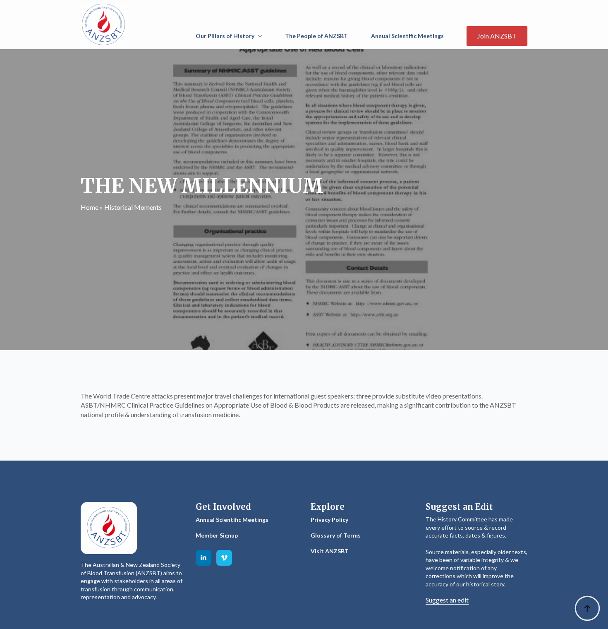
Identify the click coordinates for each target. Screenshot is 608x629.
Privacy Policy (329, 519)
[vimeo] (224, 558)
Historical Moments (133, 207)
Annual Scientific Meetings (407, 35)
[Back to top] (587, 608)
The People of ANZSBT (316, 35)
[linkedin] (203, 558)
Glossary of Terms (336, 535)
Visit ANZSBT (330, 551)
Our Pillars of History (225, 35)
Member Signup (217, 535)
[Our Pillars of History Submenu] (261, 36)
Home (89, 207)
